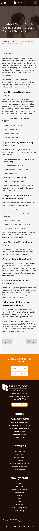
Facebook (6, 527)
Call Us (2, 3)
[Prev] (7, 341)
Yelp (33, 527)
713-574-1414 (27, 324)
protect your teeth (23, 82)
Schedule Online (19, 373)
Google (11, 527)
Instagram (24, 527)
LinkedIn (20, 527)
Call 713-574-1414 (19, 368)
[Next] (31, 341)
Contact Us (5, 3)
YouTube (15, 527)
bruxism (25, 104)
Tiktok (28, 527)
